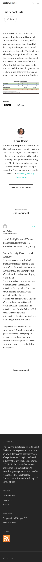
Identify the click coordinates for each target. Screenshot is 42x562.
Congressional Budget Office (16, 518)
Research (7, 504)
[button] (38, 3)
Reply (33, 226)
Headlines (7, 500)
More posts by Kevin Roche (21, 187)
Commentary (9, 495)
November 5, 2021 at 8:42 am (10, 233)
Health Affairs (9, 522)
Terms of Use (9, 482)
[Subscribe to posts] (6, 543)
